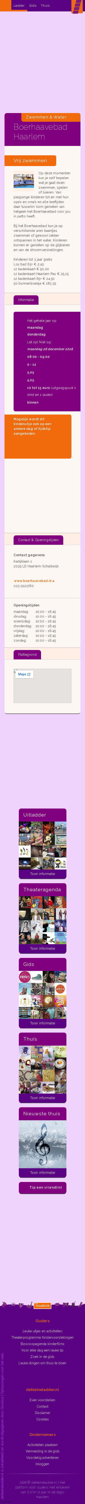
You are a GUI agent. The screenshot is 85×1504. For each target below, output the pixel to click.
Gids (32, 5)
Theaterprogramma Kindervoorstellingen (42, 1337)
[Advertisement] (42, 63)
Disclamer (42, 1413)
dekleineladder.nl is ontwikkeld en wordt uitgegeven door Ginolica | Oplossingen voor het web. (2, 1425)
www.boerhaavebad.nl (33, 581)
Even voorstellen (42, 1400)
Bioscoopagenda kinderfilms (42, 1344)
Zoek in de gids (42, 1357)
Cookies (42, 1419)
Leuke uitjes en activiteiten (42, 1331)
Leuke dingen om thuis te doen (42, 1363)
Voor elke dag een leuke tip (42, 1350)
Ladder (19, 5)
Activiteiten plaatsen (42, 1445)
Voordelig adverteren (42, 1457)
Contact (43, 1406)
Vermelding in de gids (43, 1451)
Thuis (45, 5)
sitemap (5, 1501)
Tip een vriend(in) (45, 1187)
